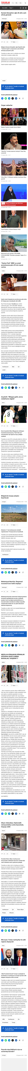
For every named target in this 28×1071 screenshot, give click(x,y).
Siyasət (3, 830)
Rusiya (4, 912)
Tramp (13, 1022)
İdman (3, 402)
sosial (3, 80)
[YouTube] (26, 8)
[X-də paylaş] (12, 98)
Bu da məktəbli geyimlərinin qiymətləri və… (17, 2)
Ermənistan (5, 1022)
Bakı (13, 366)
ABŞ (3, 1019)
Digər (11, 8)
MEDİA (3, 662)
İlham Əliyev (20, 909)
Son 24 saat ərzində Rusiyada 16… (21, 2)
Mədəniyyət (4, 18)
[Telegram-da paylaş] (9, 98)
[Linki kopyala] (23, 98)
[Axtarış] (25, 3)
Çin (19, 366)
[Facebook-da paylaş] (2, 98)
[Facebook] (21, 8)
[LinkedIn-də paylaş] (16, 98)
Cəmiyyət (4, 501)
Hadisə (3, 270)
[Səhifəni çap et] (19, 98)
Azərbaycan (5, 366)
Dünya (3, 945)
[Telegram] (23, 8)
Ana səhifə (4, 8)
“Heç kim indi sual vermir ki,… (13, 2)
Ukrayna (11, 912)
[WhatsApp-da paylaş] (6, 98)
